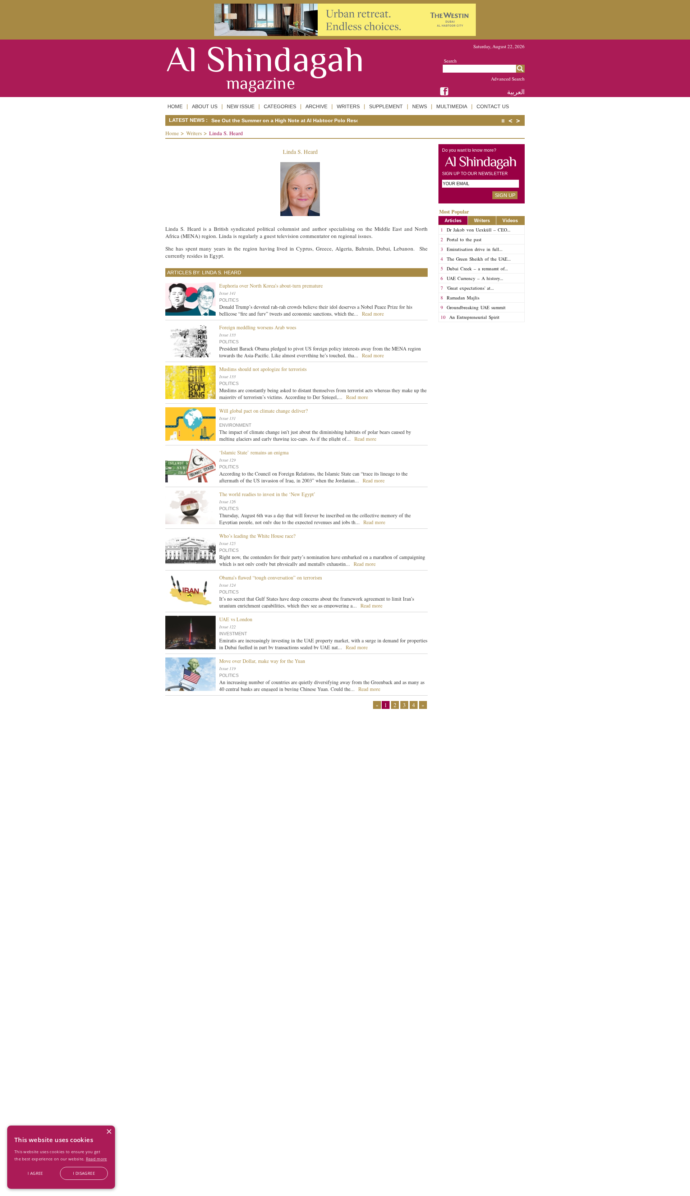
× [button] (108, 1132)
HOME (175, 106)
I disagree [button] (84, 1173)
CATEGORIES (280, 106)
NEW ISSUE (240, 106)
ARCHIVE (316, 106)
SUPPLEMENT (386, 106)
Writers (194, 133)
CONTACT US (493, 106)
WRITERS (348, 106)
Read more (96, 1158)
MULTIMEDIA (451, 106)
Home (172, 133)
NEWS (419, 106)
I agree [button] (35, 1173)
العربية (516, 91)
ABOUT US (204, 106)
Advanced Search (508, 78)
